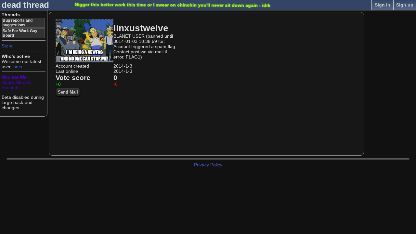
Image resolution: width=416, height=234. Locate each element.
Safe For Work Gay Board (20, 33)
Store (7, 45)
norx (17, 66)
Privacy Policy (208, 164)
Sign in (382, 4)
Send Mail (68, 92)
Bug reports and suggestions (17, 22)
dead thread (25, 5)
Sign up (404, 4)
